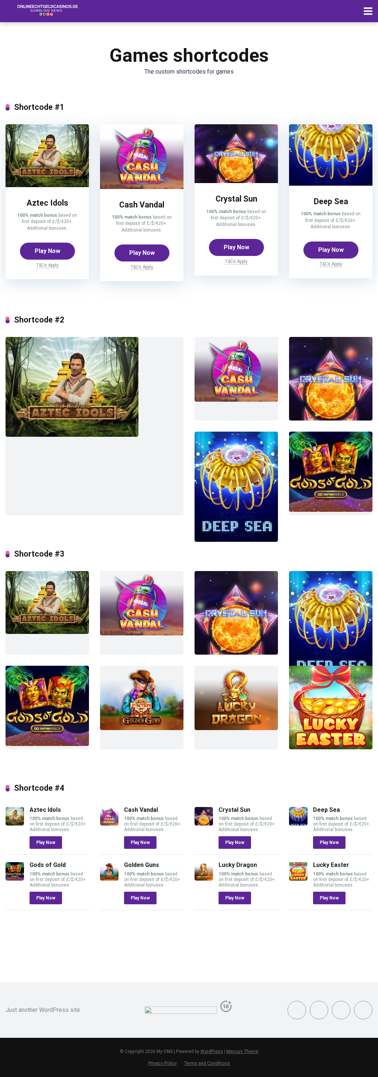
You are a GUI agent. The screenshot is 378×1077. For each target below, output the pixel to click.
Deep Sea (331, 201)
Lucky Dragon (238, 864)
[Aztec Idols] (47, 185)
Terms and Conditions (207, 1063)
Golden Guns (141, 864)
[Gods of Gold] (15, 878)
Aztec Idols (47, 202)
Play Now (47, 250)
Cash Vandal (141, 204)
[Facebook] (297, 1010)
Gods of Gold (48, 864)
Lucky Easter (331, 864)
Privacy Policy (162, 1063)
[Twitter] (319, 1010)
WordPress (211, 1051)
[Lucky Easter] (298, 878)
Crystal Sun (236, 198)
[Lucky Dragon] (204, 878)
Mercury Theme (242, 1051)
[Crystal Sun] (236, 181)
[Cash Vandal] (141, 186)
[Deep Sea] (330, 183)
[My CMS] (46, 10)
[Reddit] (363, 1010)
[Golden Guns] (109, 878)
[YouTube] (341, 1010)
